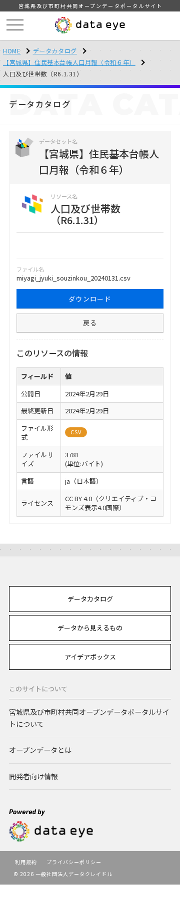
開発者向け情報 (33, 776)
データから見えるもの (90, 627)
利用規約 (26, 862)
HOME (11, 50)
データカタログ (55, 50)
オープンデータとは (40, 750)
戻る (90, 322)
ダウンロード (90, 299)
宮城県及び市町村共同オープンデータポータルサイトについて (89, 717)
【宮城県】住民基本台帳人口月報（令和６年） (69, 62)
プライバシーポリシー (74, 862)
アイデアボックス (90, 656)
